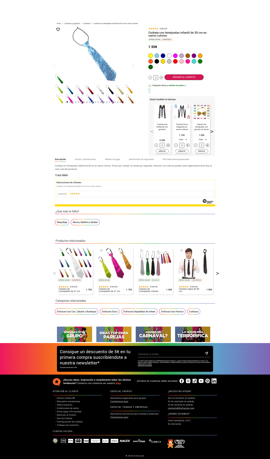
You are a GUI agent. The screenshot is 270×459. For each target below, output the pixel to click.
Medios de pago (112, 159)
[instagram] (188, 381)
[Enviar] (206, 353)
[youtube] (201, 381)
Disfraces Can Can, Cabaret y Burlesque (76, 311)
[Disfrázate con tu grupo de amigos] (74, 341)
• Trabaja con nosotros (67, 425)
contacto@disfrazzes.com (181, 408)
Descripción (60, 159)
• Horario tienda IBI (65, 398)
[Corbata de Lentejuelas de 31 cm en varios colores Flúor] (100, 251)
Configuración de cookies (70, 421)
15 (106, 102)
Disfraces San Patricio (172, 311)
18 (115, 102)
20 (120, 102)
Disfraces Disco (110, 311)
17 (112, 102)
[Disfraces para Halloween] (192, 341)
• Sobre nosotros (64, 404)
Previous (151, 129)
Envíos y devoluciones (85, 159)
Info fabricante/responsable (176, 159)
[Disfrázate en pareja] (113, 341)
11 (95, 102)
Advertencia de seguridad (141, 159)
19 (118, 102)
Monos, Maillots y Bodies (85, 222)
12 (98, 102)
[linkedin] (214, 381)
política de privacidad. (145, 365)
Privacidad (75, 411)
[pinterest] (207, 381)
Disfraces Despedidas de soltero (139, 311)
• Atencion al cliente (66, 415)
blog (118, 383)
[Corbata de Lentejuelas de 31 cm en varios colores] (60, 251)
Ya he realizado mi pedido (181, 401)
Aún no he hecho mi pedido (181, 398)
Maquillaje (62, 222)
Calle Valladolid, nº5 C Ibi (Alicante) (179, 422)
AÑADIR (162, 151)
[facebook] (181, 381)
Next (210, 129)
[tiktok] (194, 381)
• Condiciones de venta (67, 408)
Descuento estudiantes (68, 401)
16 (109, 102)
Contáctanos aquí (119, 401)
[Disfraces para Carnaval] (153, 341)
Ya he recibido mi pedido (180, 404)
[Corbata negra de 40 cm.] (181, 251)
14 (103, 102)
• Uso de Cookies (64, 418)
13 (101, 102)
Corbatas (193, 311)
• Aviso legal (62, 411)
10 (92, 102)
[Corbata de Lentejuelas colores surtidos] (141, 251)
